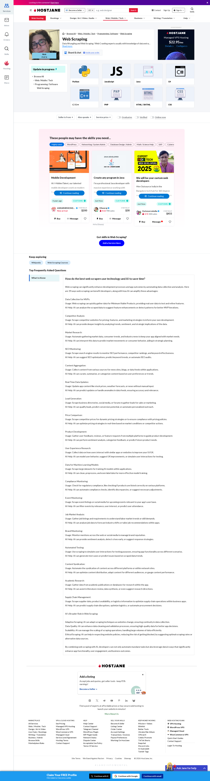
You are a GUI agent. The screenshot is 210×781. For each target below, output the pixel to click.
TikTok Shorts (144, 740)
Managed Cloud (62, 735)
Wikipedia (36, 262)
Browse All (71, 33)
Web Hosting (37, 18)
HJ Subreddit (143, 749)
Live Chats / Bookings (37, 732)
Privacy (109, 758)
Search (133, 10)
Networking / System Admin (93, 144)
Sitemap (127, 758)
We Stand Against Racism (93, 758)
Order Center (116, 729)
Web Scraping (126, 33)
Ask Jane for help (186, 768)
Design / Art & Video (37, 729)
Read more (67, 46)
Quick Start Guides (175, 738)
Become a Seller (117, 724)
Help (186, 18)
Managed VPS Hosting (65, 726)
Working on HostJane (120, 740)
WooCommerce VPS (64, 732)
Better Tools (143, 729)
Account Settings (118, 732)
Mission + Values (145, 724)
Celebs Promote (145, 738)
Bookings (54, 18)
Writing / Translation (163, 18)
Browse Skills (34, 740)
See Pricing (60, 724)
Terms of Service (90, 746)
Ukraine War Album (146, 732)
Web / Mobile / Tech (114, 18)
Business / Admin (35, 738)
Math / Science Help (145, 144)
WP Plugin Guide (90, 735)
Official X (142, 735)
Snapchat (142, 743)
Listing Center (116, 726)
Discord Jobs (143, 746)
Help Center (88, 724)
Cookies (118, 758)
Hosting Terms (62, 740)
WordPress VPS (62, 729)
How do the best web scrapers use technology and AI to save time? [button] (105, 278)
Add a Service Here (112, 243)
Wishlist (141, 726)
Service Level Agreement (66, 738)
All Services (33, 724)
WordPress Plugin (90, 732)
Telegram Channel (90, 729)
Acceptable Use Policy (92, 743)
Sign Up (167, 10)
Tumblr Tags (143, 752)
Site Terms (76, 758)
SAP (160, 144)
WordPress (72, 144)
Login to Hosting (174, 745)
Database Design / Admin (121, 144)
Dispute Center (89, 740)
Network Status (89, 738)
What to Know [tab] (38, 278)
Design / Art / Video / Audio (82, 18)
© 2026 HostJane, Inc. (143, 758)
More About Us (112, 714)
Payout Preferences (119, 738)
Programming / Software (107, 33)
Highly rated (57, 144)
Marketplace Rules (36, 743)
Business (138, 18)
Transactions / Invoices (120, 735)
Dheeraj (101, 224)
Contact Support (63, 743)
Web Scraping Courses (58, 262)
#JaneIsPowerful (111, 765)
